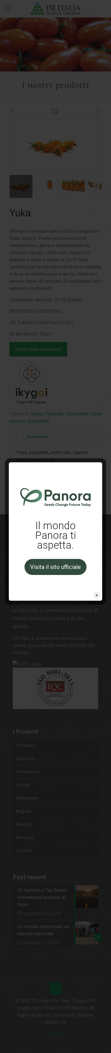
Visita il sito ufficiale (55, 567)
